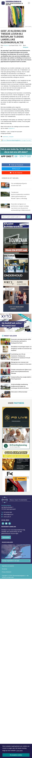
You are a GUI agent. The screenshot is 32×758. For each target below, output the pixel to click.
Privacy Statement (6, 572)
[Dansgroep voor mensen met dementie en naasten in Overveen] (5, 364)
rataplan (11, 136)
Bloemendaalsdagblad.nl (13, 1)
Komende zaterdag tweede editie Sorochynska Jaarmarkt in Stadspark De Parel (21, 341)
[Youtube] (6, 523)
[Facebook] (3, 523)
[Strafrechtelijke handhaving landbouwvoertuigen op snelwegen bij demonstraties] (5, 386)
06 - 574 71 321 (23, 156)
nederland (5, 136)
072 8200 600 (8, 512)
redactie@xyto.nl (8, 514)
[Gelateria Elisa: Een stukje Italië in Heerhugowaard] (5, 379)
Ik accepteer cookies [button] (16, 755)
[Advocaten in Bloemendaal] (5, 394)
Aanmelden (6, 537)
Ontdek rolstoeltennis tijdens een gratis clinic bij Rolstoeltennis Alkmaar (21, 371)
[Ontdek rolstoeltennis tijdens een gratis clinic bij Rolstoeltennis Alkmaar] (5, 372)
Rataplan (25, 47)
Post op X (17, 169)
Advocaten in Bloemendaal (19, 392)
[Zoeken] (29, 216)
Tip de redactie (17, 173)
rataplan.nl (11, 128)
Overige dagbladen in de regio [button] (10, 560)
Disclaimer (4, 569)
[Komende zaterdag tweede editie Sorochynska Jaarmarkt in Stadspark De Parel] (5, 341)
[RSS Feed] (9, 523)
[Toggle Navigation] (29, 3)
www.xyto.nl (7, 516)
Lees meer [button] (19, 750)
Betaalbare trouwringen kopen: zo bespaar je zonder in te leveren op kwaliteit (21, 348)
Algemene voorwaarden (8, 566)
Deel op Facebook (17, 165)
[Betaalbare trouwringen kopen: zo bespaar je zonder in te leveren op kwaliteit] (5, 349)
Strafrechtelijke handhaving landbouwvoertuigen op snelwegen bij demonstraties (20, 386)
